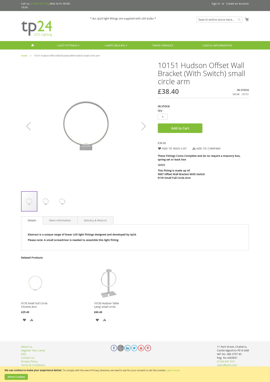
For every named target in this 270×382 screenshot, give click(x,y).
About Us (26, 346)
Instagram (121, 348)
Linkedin (127, 348)
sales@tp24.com (227, 365)
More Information (60, 220)
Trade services (162, 45)
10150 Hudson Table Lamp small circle (106, 304)
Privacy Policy (29, 361)
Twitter (134, 348)
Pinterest (148, 348)
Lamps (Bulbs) (115, 45)
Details (32, 220)
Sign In (216, 3)
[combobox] (219, 20)
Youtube (141, 348)
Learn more (172, 370)
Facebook (114, 348)
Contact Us (27, 357)
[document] (135, 374)
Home (24, 55)
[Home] (32, 45)
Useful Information (217, 45)
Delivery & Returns (95, 220)
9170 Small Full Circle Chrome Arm (34, 304)
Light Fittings (67, 45)
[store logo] (36, 25)
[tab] (32, 220)
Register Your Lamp (33, 350)
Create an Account (237, 3)
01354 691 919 (39, 3)
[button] (28, 126)
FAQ (23, 354)
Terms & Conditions (33, 365)
